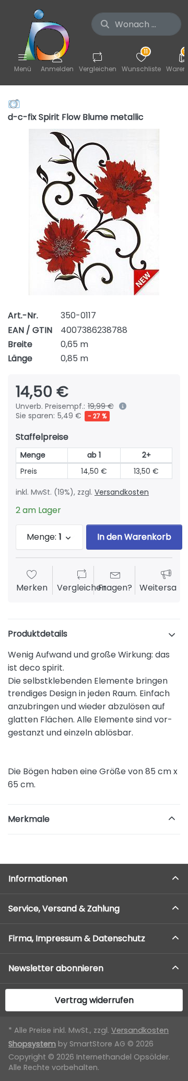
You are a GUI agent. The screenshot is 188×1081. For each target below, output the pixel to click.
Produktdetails (37, 634)
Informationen (37, 879)
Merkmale (29, 819)
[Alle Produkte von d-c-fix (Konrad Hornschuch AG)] (14, 103)
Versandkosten (122, 492)
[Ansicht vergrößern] (94, 212)
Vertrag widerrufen (94, 1000)
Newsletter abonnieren (55, 968)
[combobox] (136, 24)
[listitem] (94, 212)
